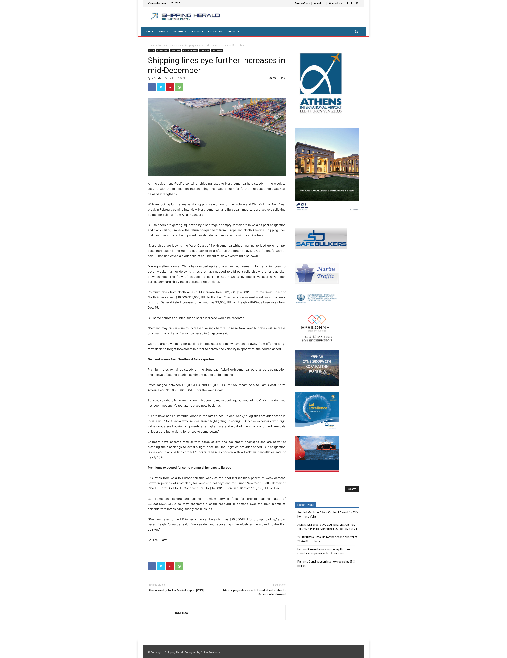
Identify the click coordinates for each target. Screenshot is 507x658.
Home (151, 45)
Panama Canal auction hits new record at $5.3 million (326, 563)
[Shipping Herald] (186, 16)
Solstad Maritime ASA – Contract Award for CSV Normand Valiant (327, 514)
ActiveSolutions (210, 652)
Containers (174, 45)
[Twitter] (357, 3)
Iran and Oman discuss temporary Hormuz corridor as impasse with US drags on (323, 551)
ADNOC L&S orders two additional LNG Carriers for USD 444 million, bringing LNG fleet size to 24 (327, 526)
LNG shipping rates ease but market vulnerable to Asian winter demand (254, 592)
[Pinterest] (170, 87)
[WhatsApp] (179, 87)
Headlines (175, 50)
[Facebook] (347, 3)
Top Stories (217, 50)
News (161, 45)
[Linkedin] (352, 3)
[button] (356, 31)
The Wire (205, 50)
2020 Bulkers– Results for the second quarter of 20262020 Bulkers (327, 539)
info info (156, 78)
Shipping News (190, 50)
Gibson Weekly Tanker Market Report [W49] (176, 590)
